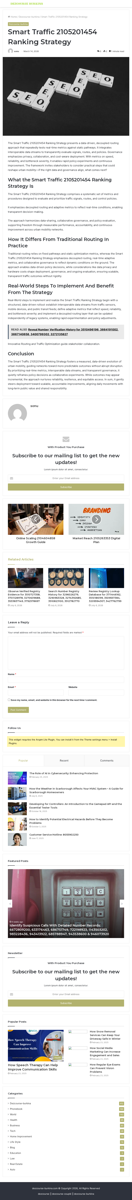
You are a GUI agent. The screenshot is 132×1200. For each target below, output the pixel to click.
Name (12, 674)
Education (15, 1153)
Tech (12, 1131)
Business (15, 1125)
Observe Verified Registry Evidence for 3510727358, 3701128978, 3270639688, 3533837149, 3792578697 (24, 596)
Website (72, 687)
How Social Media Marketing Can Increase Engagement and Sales (105, 1052)
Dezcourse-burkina (29, 16)
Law (12, 1158)
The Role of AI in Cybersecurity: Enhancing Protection (63, 773)
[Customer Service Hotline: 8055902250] (17, 839)
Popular (23, 760)
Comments (106, 760)
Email (12, 687)
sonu (16, 51)
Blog (12, 1147)
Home (13, 16)
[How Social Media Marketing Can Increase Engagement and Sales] (77, 1052)
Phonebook (16, 1109)
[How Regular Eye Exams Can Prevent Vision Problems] (77, 1069)
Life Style (15, 1142)
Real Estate (16, 1164)
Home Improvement (21, 1136)
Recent (64, 760)
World (13, 1114)
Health (13, 1120)
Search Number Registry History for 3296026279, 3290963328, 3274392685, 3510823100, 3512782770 (64, 596)
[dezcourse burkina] (26, 3)
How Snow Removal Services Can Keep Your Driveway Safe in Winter (105, 1035)
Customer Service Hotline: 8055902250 (54, 834)
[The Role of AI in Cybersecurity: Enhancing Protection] (17, 778)
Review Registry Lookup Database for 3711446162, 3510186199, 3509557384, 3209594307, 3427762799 (105, 596)
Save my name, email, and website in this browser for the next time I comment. (54, 700)
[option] (66, 903)
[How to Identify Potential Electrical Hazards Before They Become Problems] (17, 824)
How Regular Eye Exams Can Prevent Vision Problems (105, 1068)
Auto (12, 1169)
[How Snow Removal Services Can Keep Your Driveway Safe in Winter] (77, 1036)
